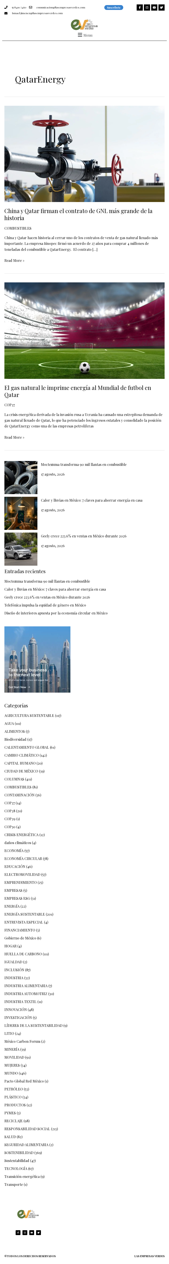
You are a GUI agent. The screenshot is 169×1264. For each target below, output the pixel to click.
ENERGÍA (12, 906)
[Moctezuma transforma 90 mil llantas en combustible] (20, 477)
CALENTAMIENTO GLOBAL (26, 747)
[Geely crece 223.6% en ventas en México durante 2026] (20, 549)
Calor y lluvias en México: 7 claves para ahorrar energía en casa (91, 500)
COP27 (9, 404)
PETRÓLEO (13, 1089)
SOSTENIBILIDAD (18, 1152)
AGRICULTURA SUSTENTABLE (29, 715)
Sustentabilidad (16, 1160)
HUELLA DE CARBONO (23, 954)
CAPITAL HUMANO (20, 763)
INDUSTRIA (13, 977)
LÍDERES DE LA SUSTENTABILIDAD (33, 1025)
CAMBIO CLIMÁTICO (21, 755)
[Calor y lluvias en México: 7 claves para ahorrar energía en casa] (20, 513)
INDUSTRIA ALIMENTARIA (26, 985)
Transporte (13, 1184)
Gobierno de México (20, 938)
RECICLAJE (13, 1121)
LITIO (9, 1033)
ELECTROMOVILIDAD (22, 874)
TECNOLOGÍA (15, 1168)
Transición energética (22, 1176)
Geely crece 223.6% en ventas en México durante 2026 (84, 536)
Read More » (14, 260)
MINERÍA (11, 1049)
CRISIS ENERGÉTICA (21, 834)
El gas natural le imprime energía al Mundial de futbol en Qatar (77, 391)
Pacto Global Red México (24, 1081)
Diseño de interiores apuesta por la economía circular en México (56, 613)
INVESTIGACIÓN (18, 1017)
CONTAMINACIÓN (19, 795)
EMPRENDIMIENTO (20, 882)
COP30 (9, 826)
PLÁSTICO (13, 1097)
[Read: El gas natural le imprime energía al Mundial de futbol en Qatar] (84, 330)
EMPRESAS (13, 890)
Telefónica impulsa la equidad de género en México (45, 605)
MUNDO (11, 1073)
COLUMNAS (14, 779)
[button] (84, 35)
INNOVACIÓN (15, 1009)
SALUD (10, 1136)
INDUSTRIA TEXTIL (20, 1001)
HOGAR (10, 946)
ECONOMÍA (14, 850)
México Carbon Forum (22, 1041)
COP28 (9, 811)
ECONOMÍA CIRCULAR (23, 858)
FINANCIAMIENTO (19, 930)
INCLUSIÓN (14, 969)
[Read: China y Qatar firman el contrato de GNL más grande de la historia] (84, 153)
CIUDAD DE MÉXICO (21, 771)
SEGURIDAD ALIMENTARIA (26, 1144)
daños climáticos (17, 842)
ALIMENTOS (14, 731)
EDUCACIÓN (14, 866)
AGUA (9, 723)
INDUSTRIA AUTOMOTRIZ (25, 993)
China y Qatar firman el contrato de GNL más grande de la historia (78, 214)
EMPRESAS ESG (17, 898)
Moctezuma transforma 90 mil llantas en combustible (84, 464)
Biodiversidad (15, 739)
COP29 (9, 818)
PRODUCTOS (15, 1105)
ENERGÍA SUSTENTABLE (24, 914)
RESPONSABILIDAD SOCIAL (27, 1128)
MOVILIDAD (14, 1057)
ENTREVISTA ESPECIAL (23, 922)
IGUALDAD (13, 962)
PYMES (10, 1113)
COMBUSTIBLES (17, 228)
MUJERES (12, 1065)
